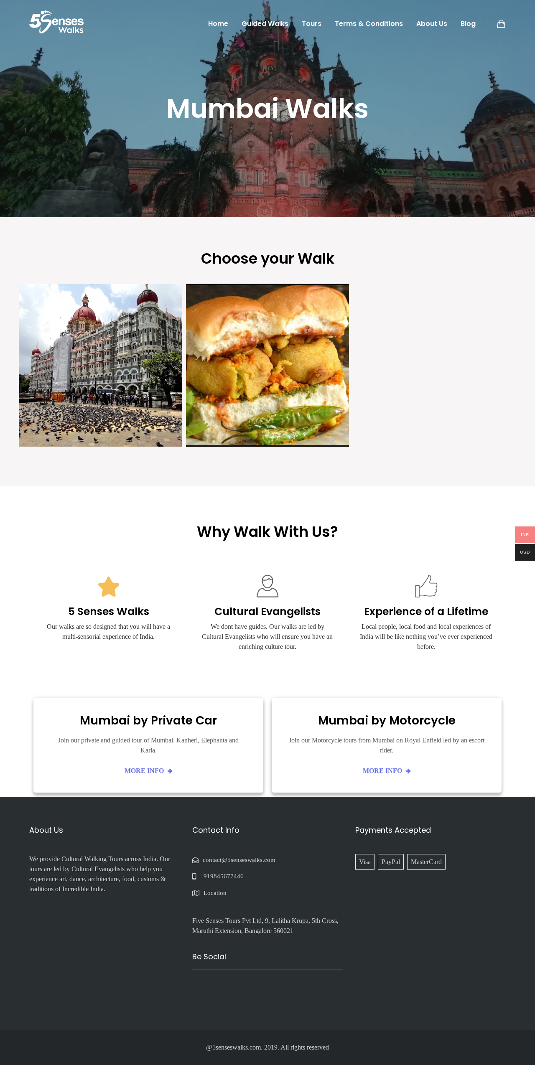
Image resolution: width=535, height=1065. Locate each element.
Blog (468, 23)
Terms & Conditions (369, 23)
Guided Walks (265, 23)
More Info (145, 770)
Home (218, 23)
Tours (311, 23)
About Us (431, 23)
